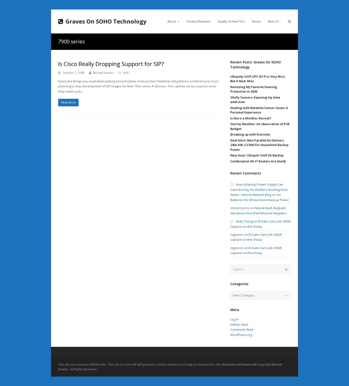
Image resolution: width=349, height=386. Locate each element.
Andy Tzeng (244, 221)
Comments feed (241, 329)
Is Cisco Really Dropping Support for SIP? (111, 64)
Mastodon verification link (239, 364)
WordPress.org (241, 335)
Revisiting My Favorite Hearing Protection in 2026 (253, 89)
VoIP (126, 73)
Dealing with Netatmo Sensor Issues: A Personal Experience (259, 110)
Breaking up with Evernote (250, 134)
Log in (234, 319)
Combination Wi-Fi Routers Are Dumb (258, 161)
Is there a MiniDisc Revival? (250, 118)
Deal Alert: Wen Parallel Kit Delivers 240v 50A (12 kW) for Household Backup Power (259, 145)
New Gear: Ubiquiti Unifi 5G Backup (256, 155)
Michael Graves (103, 73)
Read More (68, 102)
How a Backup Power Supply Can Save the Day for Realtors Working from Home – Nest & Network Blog (259, 189)
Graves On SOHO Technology (106, 21)
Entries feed (239, 324)
